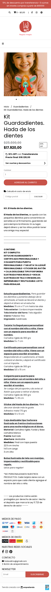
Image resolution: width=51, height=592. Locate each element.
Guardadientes (21, 106)
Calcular (38, 196)
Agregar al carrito (25, 182)
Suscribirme (37, 574)
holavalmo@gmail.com (15, 561)
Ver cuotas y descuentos (17, 163)
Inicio (7, 106)
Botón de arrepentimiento (16, 564)
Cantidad (7, 170)
